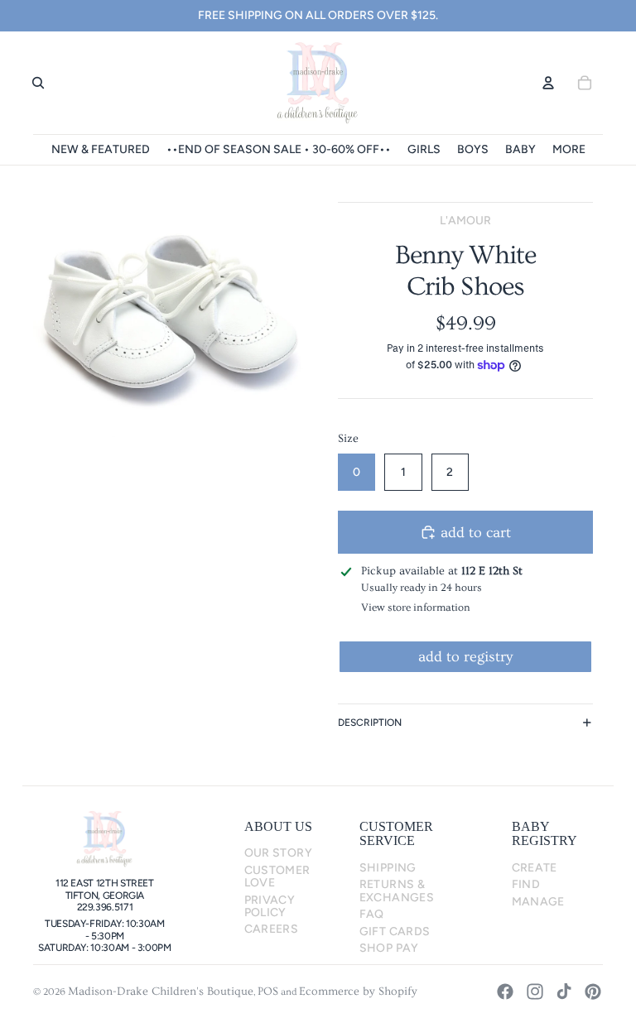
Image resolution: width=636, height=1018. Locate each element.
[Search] (38, 83)
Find (526, 884)
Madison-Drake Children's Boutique (160, 991)
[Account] (548, 83)
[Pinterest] (593, 991)
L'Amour (465, 221)
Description (370, 722)
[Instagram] (535, 991)
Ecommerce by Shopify (358, 991)
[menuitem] (569, 150)
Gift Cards (395, 931)
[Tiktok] (564, 991)
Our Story (278, 853)
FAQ (371, 914)
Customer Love (277, 876)
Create (534, 868)
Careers (271, 929)
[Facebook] (505, 991)
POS (268, 991)
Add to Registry (465, 656)
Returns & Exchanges (396, 890)
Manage (538, 902)
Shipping (388, 868)
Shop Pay (389, 948)
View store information (415, 607)
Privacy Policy (270, 906)
